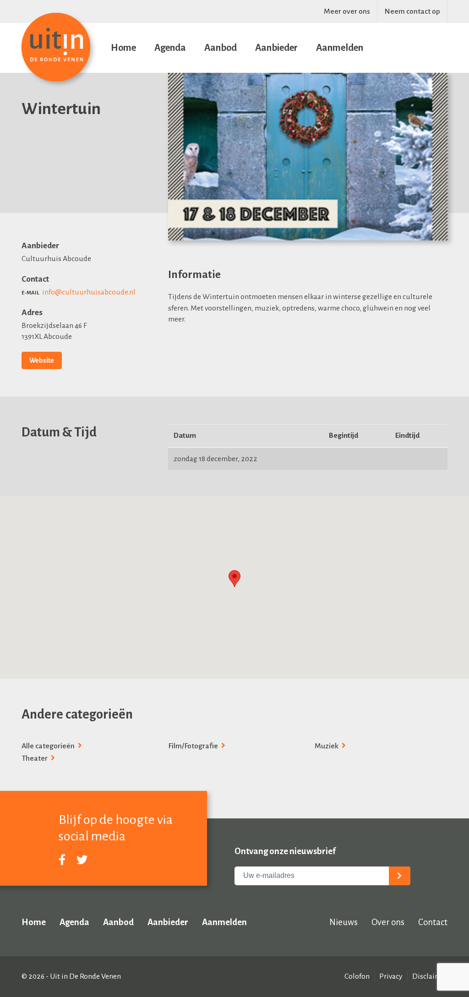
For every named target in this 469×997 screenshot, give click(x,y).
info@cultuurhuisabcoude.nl (89, 292)
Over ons (387, 922)
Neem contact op (412, 11)
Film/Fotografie (193, 746)
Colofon (357, 976)
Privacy (391, 976)
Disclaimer (429, 976)
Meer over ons (347, 11)
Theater (35, 758)
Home (123, 48)
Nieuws (343, 922)
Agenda (170, 48)
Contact (432, 922)
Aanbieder (276, 48)
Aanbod (220, 48)
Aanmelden (339, 48)
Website (41, 360)
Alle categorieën (49, 746)
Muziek (327, 746)
